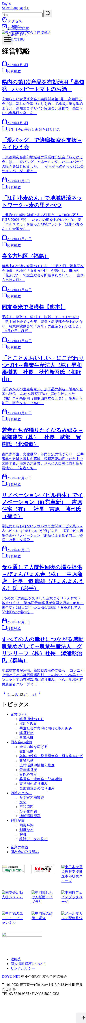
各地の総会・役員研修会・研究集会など (51, 756)
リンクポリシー (23, 968)
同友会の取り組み (25, 852)
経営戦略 (18, 39)
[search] (47, 13)
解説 (22, 834)
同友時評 (26, 825)
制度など (26, 830)
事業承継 (26, 737)
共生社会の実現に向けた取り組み (45, 728)
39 (34, 694)
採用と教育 (28, 723)
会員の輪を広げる (33, 747)
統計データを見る (33, 839)
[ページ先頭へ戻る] (81, 1018)
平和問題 (26, 807)
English (7, 3)
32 (17, 694)
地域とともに (21, 793)
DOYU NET (11, 976)
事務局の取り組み (33, 784)
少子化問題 (28, 811)
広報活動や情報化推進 (37, 765)
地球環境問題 (30, 816)
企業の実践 (19, 847)
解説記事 (18, 820)
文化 (22, 802)
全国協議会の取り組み (37, 788)
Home (15, 26)
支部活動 (26, 751)
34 (25, 694)
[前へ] (4, 694)
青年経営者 (28, 770)
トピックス (19, 30)
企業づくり (19, 35)
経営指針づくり (31, 719)
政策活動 (26, 760)
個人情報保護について (28, 964)
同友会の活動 (21, 742)
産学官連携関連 (31, 797)
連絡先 (16, 959)
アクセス (14, 21)
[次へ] (39, 694)
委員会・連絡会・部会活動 (40, 779)
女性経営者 (28, 774)
